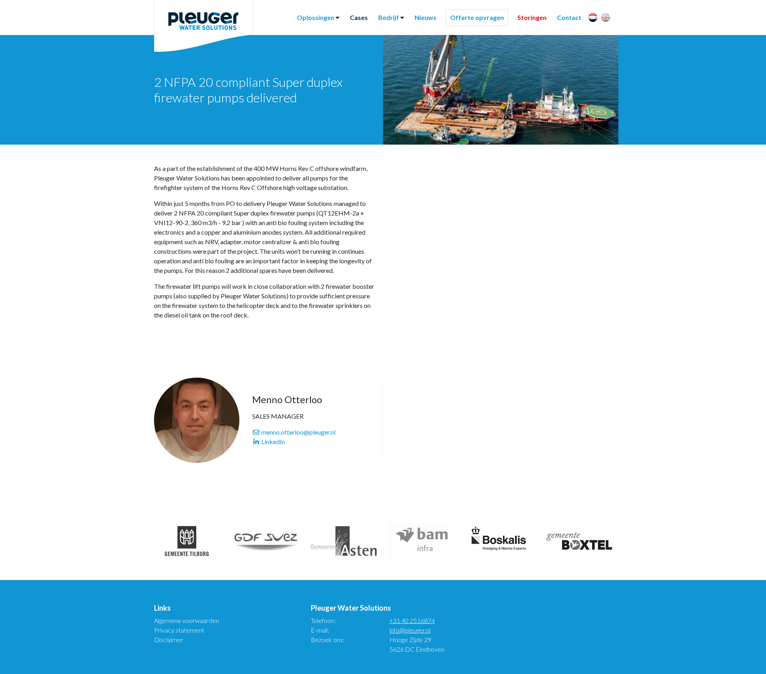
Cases (359, 17)
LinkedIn (272, 441)
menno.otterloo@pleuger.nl (298, 432)
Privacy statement (179, 630)
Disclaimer (168, 639)
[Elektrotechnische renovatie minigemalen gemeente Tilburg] (187, 541)
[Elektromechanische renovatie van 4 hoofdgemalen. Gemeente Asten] (344, 541)
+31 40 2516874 (412, 620)
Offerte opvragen (477, 17)
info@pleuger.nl (409, 630)
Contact (569, 17)
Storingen (532, 17)
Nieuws (425, 17)
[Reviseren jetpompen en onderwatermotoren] (501, 541)
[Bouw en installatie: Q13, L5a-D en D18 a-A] (265, 541)
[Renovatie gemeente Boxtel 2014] (579, 541)
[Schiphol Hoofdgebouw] (422, 541)
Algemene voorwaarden (186, 620)
